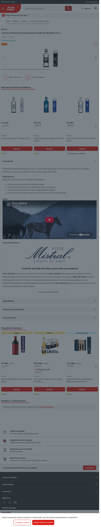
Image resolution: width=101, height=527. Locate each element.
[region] (49, 520)
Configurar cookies (22, 522)
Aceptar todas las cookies (43, 522)
